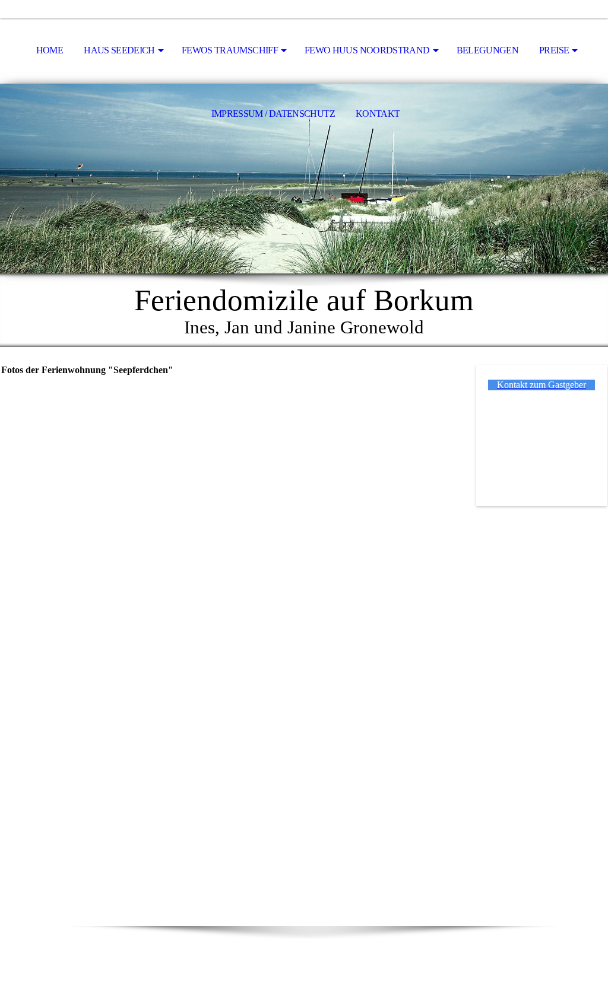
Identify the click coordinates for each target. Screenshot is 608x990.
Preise (554, 50)
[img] (304, 178)
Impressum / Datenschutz (273, 114)
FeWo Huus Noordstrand (367, 50)
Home (49, 50)
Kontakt (378, 114)
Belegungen (488, 50)
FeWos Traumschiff (230, 50)
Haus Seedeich (119, 50)
